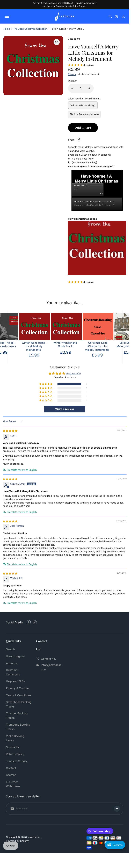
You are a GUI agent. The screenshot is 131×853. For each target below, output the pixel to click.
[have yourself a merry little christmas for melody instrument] (56, 42)
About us (11, 663)
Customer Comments (13, 672)
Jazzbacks (34, 837)
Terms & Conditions (18, 695)
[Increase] (89, 88)
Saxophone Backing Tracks (19, 704)
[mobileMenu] (7, 16)
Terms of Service (17, 761)
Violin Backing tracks (15, 738)
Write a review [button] (64, 409)
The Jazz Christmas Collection (30, 28)
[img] (10, 430)
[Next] (125, 337)
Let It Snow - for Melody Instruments (111, 344)
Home (6, 28)
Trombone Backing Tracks (18, 727)
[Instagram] (35, 622)
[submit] (117, 808)
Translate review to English (22, 469)
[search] (110, 16)
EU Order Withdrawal (13, 784)
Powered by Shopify (17, 840)
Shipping (72, 74)
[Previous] (3, 337)
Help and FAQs (15, 681)
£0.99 (48, 352)
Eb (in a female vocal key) (84, 114)
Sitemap (11, 775)
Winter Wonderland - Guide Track (48, 344)
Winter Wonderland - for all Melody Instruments (17, 346)
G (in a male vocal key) (82, 105)
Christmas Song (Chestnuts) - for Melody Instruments (79, 346)
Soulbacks (12, 747)
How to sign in (15, 656)
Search (10, 649)
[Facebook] (79, 139)
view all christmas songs (82, 218)
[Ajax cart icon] (116, 16)
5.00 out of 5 (73, 373)
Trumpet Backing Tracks (17, 715)
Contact (11, 768)
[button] (75, 65)
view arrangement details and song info (91, 166)
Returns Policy (15, 754)
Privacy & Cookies (18, 688)
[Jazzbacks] (64, 16)
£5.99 (79, 355)
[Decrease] (72, 88)
